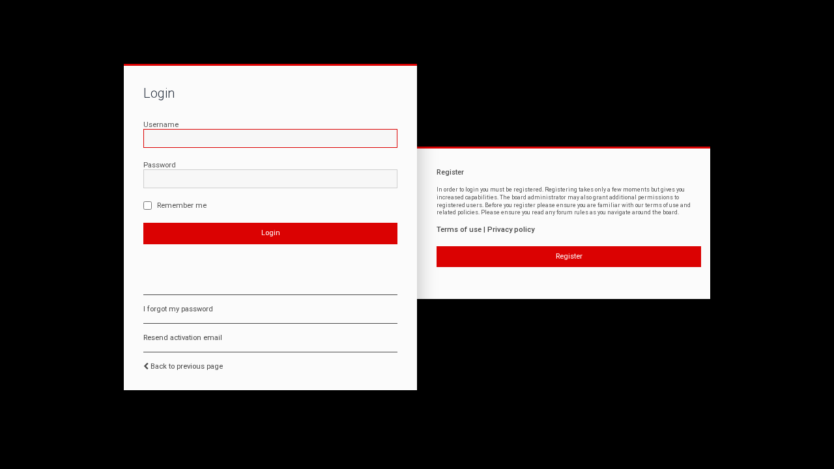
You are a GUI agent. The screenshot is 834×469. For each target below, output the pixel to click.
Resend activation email (182, 338)
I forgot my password (178, 309)
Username (161, 125)
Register (569, 256)
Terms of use (459, 229)
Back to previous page (187, 366)
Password (159, 165)
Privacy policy (510, 229)
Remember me (181, 205)
